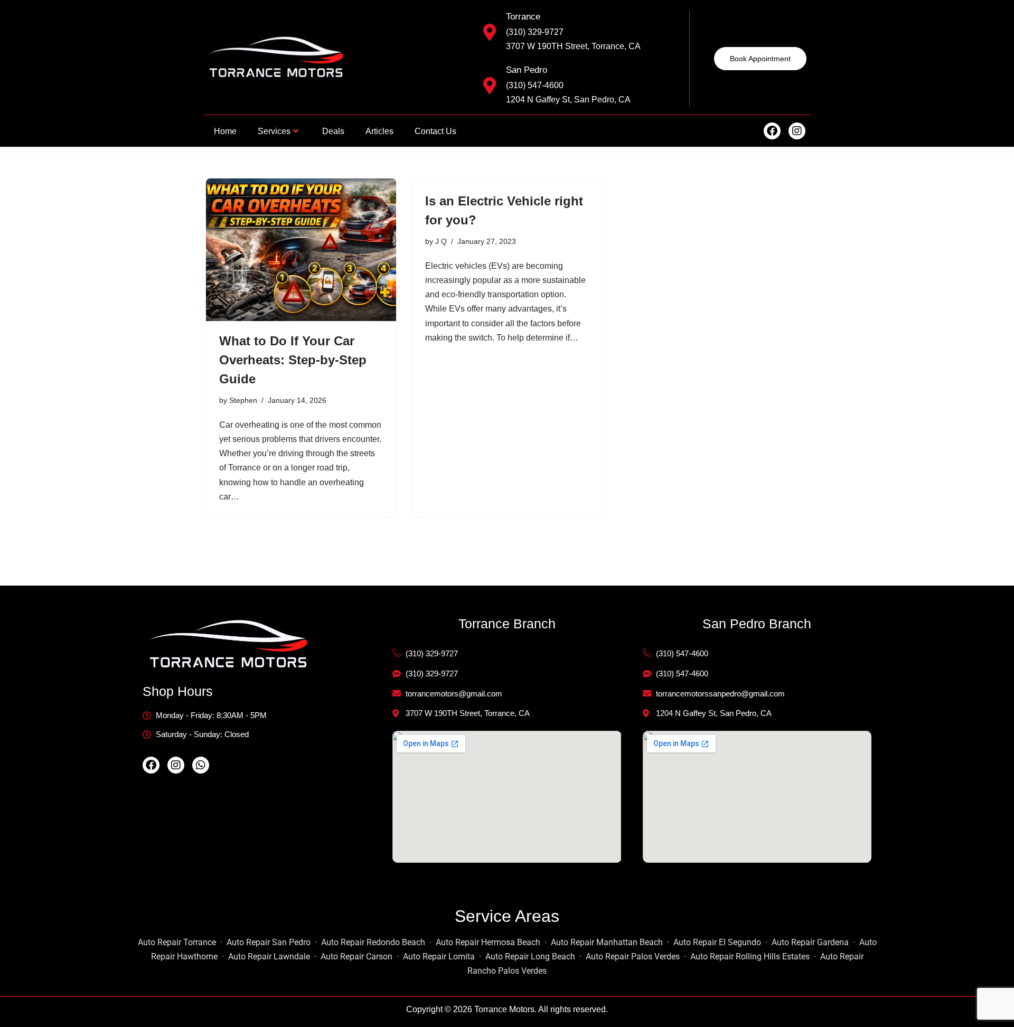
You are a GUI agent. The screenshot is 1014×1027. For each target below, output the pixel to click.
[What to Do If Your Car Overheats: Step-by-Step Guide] (301, 249)
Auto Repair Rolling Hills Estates (750, 956)
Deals (333, 131)
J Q (441, 241)
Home (225, 131)
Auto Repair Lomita (439, 956)
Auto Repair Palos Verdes (633, 956)
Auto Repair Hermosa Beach (488, 942)
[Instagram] (796, 131)
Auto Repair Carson (356, 956)
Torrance (523, 17)
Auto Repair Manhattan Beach (607, 942)
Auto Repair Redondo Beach (373, 942)
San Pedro (526, 70)
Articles (379, 131)
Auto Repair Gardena (810, 942)
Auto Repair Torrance (177, 942)
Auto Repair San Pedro (269, 942)
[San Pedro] (489, 85)
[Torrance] (489, 32)
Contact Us (435, 131)
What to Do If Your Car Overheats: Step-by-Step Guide (293, 360)
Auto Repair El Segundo (717, 942)
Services (274, 131)
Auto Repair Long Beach (530, 956)
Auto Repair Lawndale (269, 956)
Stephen (243, 400)
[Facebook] (772, 131)
